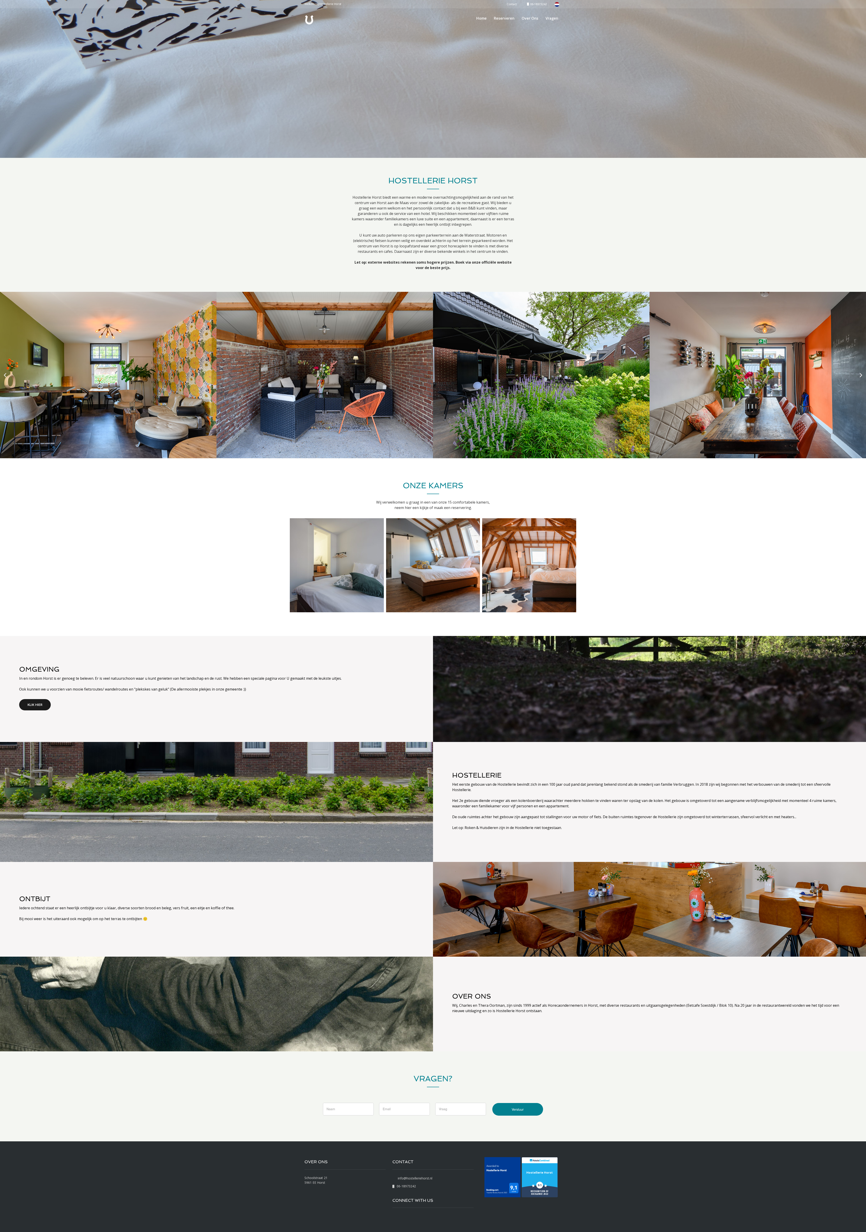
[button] (5, 375)
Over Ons (530, 18)
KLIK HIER (35, 704)
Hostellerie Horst (539, 1172)
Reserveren (504, 18)
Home (481, 18)
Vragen (552, 18)
